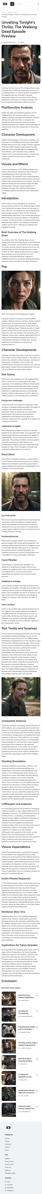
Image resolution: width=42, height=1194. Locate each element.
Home (3, 12)
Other (16, 12)
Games (9, 12)
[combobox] (27, 4)
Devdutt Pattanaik (9, 42)
